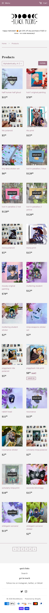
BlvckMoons (17, 599)
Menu (7, 3)
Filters (42, 63)
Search (24, 573)
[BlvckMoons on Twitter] (21, 592)
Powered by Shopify (33, 599)
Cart (45, 3)
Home (4, 43)
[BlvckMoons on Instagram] (26, 592)
